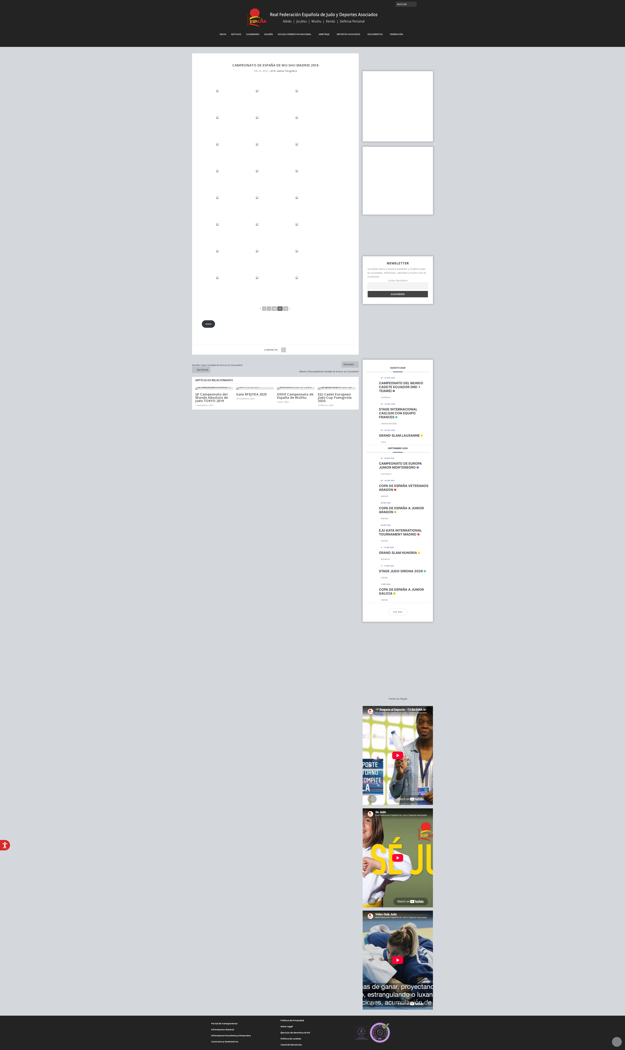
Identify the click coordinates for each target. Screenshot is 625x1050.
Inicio (223, 34)
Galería (268, 34)
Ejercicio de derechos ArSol (295, 1032)
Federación (396, 34)
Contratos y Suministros (224, 1041)
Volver (208, 323)
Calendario (252, 34)
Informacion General (222, 1029)
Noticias (236, 34)
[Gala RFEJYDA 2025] (255, 388)
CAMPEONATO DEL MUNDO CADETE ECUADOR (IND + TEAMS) (401, 387)
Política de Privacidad (292, 1020)
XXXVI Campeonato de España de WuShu (295, 396)
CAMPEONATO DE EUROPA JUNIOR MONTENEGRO (400, 465)
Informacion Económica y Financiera (231, 1035)
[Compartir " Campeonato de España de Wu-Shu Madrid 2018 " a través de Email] (283, 350)
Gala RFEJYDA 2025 (251, 394)
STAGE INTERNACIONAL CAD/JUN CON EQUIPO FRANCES (398, 413)
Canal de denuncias (291, 1044)
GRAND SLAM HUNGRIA (398, 553)
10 (274, 308)
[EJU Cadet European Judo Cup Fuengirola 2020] (336, 388)
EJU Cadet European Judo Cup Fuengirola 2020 (335, 397)
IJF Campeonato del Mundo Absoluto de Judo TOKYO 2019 (211, 397)
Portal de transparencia (224, 1023)
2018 (272, 70)
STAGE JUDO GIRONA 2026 (401, 571)
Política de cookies (291, 1038)
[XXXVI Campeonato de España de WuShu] (296, 388)
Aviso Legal (287, 1026)
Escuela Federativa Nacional (294, 34)
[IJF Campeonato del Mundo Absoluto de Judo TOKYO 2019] (214, 388)
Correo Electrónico (398, 280)
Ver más (398, 612)
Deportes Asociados (348, 34)
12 (285, 308)
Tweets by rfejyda (397, 698)
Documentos (375, 34)
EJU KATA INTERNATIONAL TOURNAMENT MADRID (400, 532)
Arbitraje (324, 34)
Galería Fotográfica (287, 70)
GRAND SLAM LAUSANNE (399, 435)
